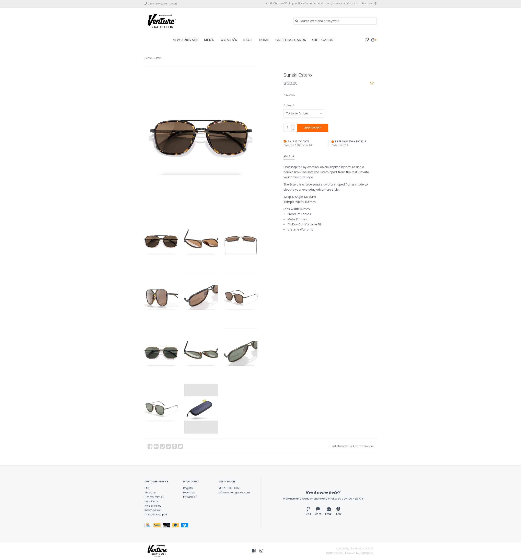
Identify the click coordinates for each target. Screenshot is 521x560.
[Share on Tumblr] (174, 446)
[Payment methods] (148, 526)
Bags (248, 39)
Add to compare (363, 446)
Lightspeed (366, 553)
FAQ (146, 488)
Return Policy (152, 510)
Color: (288, 105)
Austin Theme (334, 553)
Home (264, 39)
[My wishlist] (366, 39)
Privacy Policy (152, 505)
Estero (158, 58)
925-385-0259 (230, 488)
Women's (228, 39)
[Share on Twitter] (180, 446)
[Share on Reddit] (168, 446)
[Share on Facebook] (150, 446)
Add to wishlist (341, 446)
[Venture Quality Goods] (215, 21)
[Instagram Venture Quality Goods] (261, 551)
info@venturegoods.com (234, 492)
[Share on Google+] (156, 446)
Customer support (155, 514)
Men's (209, 39)
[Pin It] (162, 446)
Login (173, 3)
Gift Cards (322, 39)
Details (289, 156)
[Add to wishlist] (371, 83)
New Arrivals (185, 39)
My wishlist (189, 497)
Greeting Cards (290, 39)
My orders (189, 492)
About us (149, 492)
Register (188, 488)
